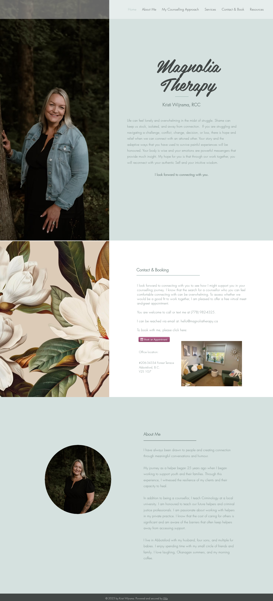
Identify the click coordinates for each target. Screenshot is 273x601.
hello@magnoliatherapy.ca (199, 321)
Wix (165, 598)
